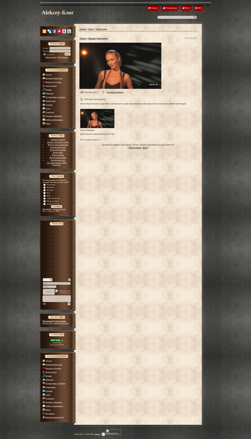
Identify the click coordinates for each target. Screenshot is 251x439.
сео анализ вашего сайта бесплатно (57, 164)
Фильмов (50, 187)
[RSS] (44, 31)
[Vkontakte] (64, 31)
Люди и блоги (51, 86)
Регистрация (63, 57)
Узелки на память (115, 92)
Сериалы (48, 105)
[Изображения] (97, 118)
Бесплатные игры (58, 160)
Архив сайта (58, 152)
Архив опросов (59, 209)
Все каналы (49, 413)
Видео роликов (53, 201)
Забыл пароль (50, 57)
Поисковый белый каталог (54, 321)
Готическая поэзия (57, 147)
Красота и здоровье (53, 82)
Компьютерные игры (53, 78)
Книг (49, 196)
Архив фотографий (58, 150)
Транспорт (49, 112)
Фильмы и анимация (53, 116)
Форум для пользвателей (58, 145)
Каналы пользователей (54, 417)
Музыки (50, 190)
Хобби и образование (54, 120)
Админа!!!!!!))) (53, 204)
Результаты (47, 209)
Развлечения (50, 101)
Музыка (48, 90)
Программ (51, 185)
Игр (48, 193)
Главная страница (58, 140)
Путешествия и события (55, 97)
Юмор (48, 123)
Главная (82, 29)
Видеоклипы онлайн (58, 157)
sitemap (97, 434)
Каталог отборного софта (57, 142)
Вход (145, 148)
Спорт (48, 108)
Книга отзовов (58, 155)
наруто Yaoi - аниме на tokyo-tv (56, 323)
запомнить (50, 54)
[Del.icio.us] (49, 31)
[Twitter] (69, 31)
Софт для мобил (53, 198)
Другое (48, 74)
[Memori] (59, 31)
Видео (91, 29)
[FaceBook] (54, 31)
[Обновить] (69, 280)
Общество (49, 93)
